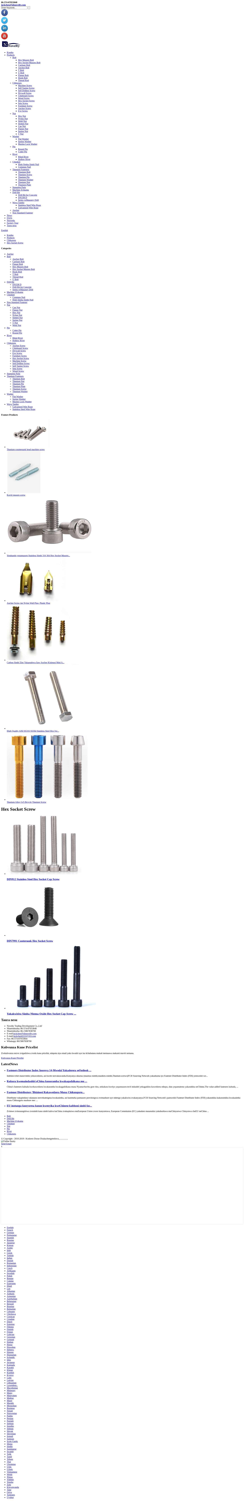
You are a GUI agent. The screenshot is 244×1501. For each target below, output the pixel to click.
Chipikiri (16, 162)
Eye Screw (23, 111)
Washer (15, 136)
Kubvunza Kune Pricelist (12, 1058)
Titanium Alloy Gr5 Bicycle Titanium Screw (26, 802)
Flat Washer (23, 139)
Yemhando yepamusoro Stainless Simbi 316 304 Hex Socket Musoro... (38, 555)
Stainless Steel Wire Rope (29, 205)
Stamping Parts (19, 187)
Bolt (14, 57)
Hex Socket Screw (26, 101)
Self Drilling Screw (26, 90)
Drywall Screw (25, 93)
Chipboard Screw (26, 95)
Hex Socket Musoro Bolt (29, 62)
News (9, 215)
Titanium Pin (24, 177)
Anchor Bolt (23, 67)
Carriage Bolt (24, 65)
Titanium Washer (25, 180)
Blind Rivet (23, 157)
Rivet (14, 154)
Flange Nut (23, 129)
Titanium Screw (25, 174)
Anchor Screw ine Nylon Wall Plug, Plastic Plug (28, 603)
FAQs (9, 218)
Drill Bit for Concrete (27, 195)
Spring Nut (23, 131)
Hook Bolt (23, 78)
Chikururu (17, 83)
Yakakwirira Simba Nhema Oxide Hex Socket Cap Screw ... (41, 1013)
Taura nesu (12, 225)
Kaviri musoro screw (16, 495)
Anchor (15, 210)
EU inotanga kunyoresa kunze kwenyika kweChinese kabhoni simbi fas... (49, 1105)
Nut (14, 113)
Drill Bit (16, 192)
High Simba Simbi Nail (28, 164)
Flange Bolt (23, 75)
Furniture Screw (25, 106)
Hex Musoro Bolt (26, 60)
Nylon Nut (23, 118)
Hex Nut (22, 116)
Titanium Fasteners (20, 169)
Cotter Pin (22, 152)
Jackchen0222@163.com (24, 1036)
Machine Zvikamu (20, 190)
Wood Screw (24, 98)
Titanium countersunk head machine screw (26, 449)
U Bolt (21, 73)
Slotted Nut (23, 124)
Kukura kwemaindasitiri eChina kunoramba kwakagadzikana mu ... (47, 1081)
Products (11, 55)
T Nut (20, 134)
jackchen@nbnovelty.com (13, 5)
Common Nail (24, 167)
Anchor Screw (24, 108)
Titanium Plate (24, 185)
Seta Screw (23, 103)
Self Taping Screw (26, 88)
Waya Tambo (18, 202)
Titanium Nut (24, 182)
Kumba (10, 52)
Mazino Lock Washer (27, 144)
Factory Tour (12, 223)
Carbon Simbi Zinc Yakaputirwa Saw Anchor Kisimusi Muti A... (35, 662)
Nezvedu (11, 220)
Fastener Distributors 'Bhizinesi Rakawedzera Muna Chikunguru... (46, 1092)
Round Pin (23, 149)
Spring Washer (24, 141)
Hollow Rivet (24, 159)
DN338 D (22, 197)
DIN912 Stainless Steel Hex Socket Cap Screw (33, 879)
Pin (13, 146)
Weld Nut (22, 121)
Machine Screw (25, 85)
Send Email (6, 1144)
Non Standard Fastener (22, 213)
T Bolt (21, 70)
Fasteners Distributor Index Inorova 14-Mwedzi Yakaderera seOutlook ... (49, 1070)
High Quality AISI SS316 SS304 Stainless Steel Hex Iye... (33, 731)
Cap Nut (22, 126)
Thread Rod (23, 80)
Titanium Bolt (24, 172)
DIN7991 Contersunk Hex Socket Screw (30, 940)
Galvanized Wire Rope (28, 208)
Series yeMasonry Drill (28, 200)
